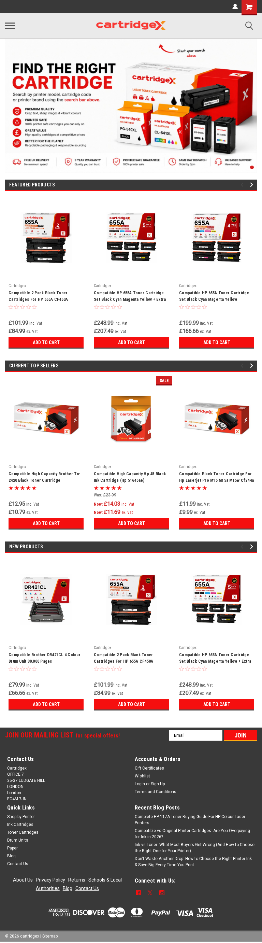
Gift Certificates (149, 768)
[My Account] (235, 6)
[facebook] (138, 892)
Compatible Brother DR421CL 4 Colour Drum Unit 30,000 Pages (45, 658)
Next (252, 184)
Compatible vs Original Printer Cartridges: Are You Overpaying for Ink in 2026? (192, 833)
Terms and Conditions (155, 791)
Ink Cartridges (20, 824)
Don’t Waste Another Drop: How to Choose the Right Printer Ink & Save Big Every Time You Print (193, 861)
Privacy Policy (50, 880)
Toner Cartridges (23, 832)
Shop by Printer (21, 816)
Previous (243, 184)
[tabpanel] (131, 105)
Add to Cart (46, 342)
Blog (11, 856)
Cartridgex (17, 285)
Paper (12, 848)
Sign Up (158, 784)
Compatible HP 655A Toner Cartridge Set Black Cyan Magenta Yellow (214, 296)
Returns (76, 880)
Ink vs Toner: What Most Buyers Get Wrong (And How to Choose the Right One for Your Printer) (194, 847)
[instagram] (161, 892)
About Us (23, 880)
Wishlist (142, 776)
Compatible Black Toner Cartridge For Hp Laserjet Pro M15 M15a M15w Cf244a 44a (216, 478)
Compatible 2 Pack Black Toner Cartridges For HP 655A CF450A (38, 296)
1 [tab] (252, 167)
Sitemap (50, 936)
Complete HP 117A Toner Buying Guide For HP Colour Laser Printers (190, 819)
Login (140, 784)
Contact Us (17, 863)
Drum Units (17, 840)
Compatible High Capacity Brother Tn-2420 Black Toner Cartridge (45, 477)
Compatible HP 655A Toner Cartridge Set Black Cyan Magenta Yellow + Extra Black (130, 297)
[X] (149, 892)
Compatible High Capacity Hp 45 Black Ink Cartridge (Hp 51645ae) (130, 477)
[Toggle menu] (10, 25)
